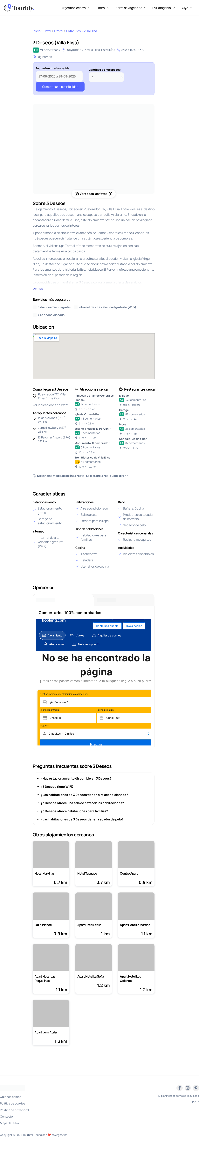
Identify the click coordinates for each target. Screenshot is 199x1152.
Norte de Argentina (128, 8)
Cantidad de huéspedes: (105, 69)
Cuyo (184, 8)
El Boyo (124, 395)
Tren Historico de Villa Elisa (92, 457)
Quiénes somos (10, 1097)
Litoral (101, 8)
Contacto (6, 1116)
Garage (124, 410)
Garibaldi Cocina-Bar (133, 439)
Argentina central (73, 8)
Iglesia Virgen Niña (87, 414)
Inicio (36, 31)
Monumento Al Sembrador (92, 443)
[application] (88, 8)
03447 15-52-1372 (133, 50)
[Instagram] (188, 1088)
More (122, 424)
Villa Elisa (90, 31)
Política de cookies (12, 1103)
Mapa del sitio (9, 1123)
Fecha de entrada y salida (52, 68)
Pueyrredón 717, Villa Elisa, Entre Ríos (90, 50)
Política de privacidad (14, 1110)
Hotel (47, 31)
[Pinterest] (196, 1088)
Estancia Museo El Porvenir (93, 428)
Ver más (38, 288)
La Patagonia (161, 8)
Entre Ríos (73, 31)
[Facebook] (179, 1088)
